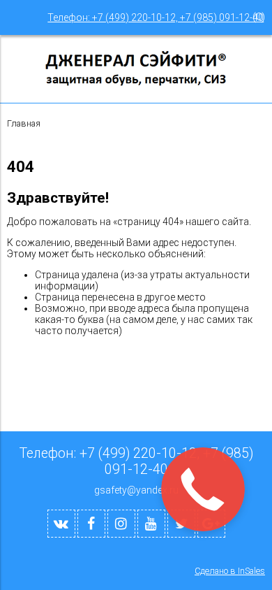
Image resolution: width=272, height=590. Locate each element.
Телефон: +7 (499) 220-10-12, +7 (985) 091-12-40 (155, 17)
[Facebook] (91, 524)
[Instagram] (121, 524)
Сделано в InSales (230, 571)
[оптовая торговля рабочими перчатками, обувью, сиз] (136, 83)
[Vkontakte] (61, 524)
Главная (23, 123)
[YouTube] (151, 524)
